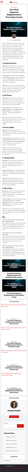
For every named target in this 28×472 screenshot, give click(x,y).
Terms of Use (3, 469)
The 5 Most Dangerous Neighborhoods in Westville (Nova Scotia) (14, 390)
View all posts (14, 416)
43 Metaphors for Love (11, 447)
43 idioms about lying (11, 440)
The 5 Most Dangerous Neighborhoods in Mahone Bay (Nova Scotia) (14, 344)
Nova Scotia (14, 7)
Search (6, 423)
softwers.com (7, 460)
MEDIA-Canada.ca (18, 466)
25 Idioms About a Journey (12, 450)
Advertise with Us (12, 468)
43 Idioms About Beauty (11, 443)
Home (2, 468)
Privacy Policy (20, 468)
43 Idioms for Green (10, 436)
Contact (9, 469)
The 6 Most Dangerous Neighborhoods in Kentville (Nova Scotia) (14, 367)
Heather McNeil (12, 19)
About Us (6, 468)
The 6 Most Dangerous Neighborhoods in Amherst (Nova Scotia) (14, 322)
